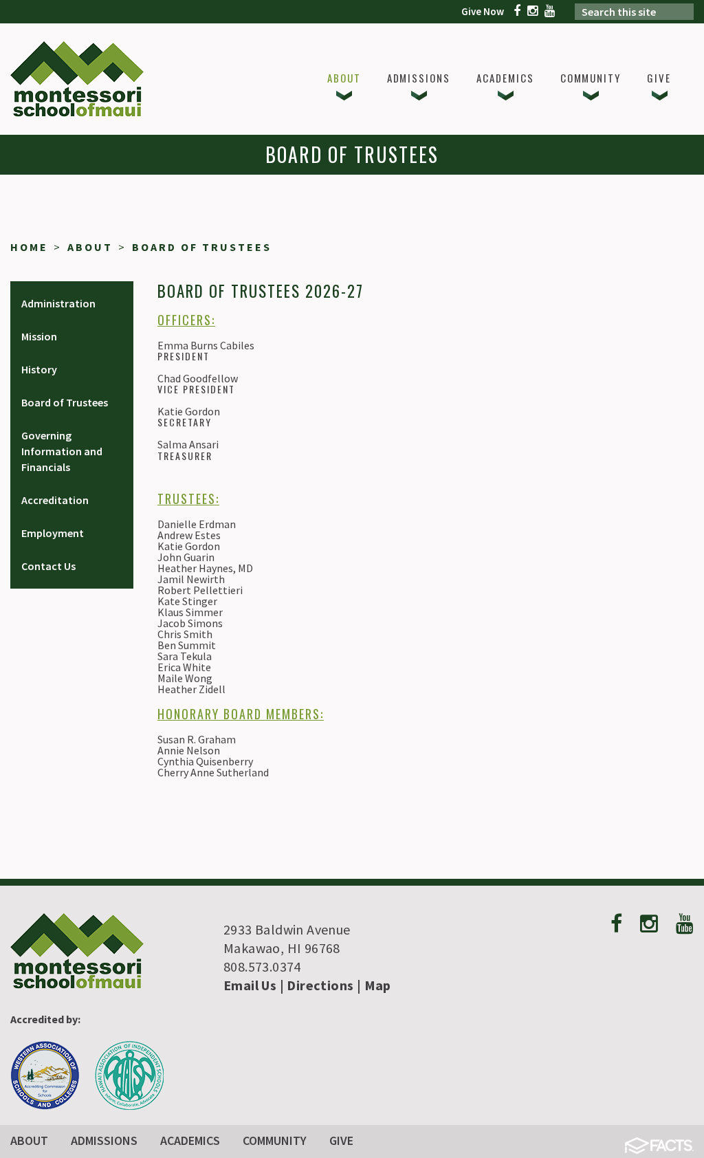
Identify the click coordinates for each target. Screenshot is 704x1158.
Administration (58, 303)
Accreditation (55, 500)
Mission (39, 336)
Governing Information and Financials (61, 451)
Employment (52, 533)
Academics (190, 1140)
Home (29, 247)
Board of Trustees (202, 247)
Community (275, 1140)
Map (377, 985)
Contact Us (48, 566)
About (90, 247)
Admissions (104, 1140)
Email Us (249, 985)
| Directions (314, 985)
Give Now (482, 11)
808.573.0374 (262, 966)
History (39, 369)
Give (341, 1140)
